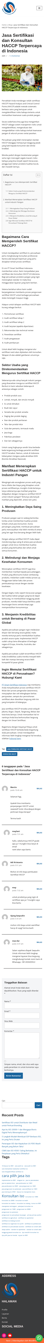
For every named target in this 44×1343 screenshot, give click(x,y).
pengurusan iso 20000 (24, 1209)
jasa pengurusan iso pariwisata (11, 1189)
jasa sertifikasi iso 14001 (29, 1189)
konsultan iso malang (23, 1203)
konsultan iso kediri (22, 1200)
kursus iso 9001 (36, 1203)
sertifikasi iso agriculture (9, 1218)
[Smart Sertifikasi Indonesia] (4, 1335)
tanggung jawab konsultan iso (11, 1232)
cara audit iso (19, 1166)
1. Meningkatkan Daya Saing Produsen (22, 208)
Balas (39, 788)
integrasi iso (21, 1180)
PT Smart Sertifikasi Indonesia (14, 685)
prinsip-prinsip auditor (34, 1215)
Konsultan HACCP (9, 754)
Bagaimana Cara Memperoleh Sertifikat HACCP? (21, 183)
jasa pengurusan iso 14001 (27, 1186)
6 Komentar (15, 56)
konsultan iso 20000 (8, 1200)
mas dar (16, 941)
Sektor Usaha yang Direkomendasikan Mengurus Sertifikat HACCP (22, 192)
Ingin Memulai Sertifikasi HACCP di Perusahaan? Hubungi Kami (20, 222)
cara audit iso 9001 (30, 1166)
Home (4, 25)
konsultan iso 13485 (31, 1197)
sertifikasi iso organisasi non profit (13, 1224)
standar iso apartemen (18, 1229)
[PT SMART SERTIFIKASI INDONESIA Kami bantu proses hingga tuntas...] (9, 8)
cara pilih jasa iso (16, 1175)
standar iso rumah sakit (34, 1229)
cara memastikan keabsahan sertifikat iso (15, 1169)
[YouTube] (10, 1335)
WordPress (33, 1340)
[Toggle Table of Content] (37, 175)
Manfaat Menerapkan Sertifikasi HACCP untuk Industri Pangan (21, 200)
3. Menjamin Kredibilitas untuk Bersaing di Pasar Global (23, 217)
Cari (3, 1101)
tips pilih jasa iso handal (9, 1235)
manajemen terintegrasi (9, 1206)
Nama (7, 1001)
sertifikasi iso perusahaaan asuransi (13, 1226)
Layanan (5, 1314)
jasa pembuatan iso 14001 (24, 1183)
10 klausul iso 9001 (8, 1166)
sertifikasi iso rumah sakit (33, 1226)
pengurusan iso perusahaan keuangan (14, 1215)
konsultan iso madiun (9, 1203)
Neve (8, 1340)
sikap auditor (6, 1229)
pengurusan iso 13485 (9, 1209)
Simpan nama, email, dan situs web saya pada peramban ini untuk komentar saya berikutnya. (21, 1067)
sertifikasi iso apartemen (26, 1218)
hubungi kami (15, 738)
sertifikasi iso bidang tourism (11, 1221)
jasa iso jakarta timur (8, 1183)
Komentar (9, 1031)
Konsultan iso (13, 1195)
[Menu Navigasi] (39, 8)
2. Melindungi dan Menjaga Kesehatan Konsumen (22, 212)
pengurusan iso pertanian (10, 1212)
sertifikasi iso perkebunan (33, 1224)
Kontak (5, 1322)
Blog (10, 25)
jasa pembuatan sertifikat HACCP (19, 749)
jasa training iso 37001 (9, 1192)
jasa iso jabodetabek (32, 1180)
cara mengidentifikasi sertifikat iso (12, 1172)
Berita (4, 1318)
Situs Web (8, 1021)
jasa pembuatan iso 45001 (10, 1186)
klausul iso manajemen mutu (26, 1192)
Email (7, 1011)
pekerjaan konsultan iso (25, 1206)
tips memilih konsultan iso (30, 1232)
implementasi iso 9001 (9, 1180)
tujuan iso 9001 (23, 1235)
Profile (4, 1309)
